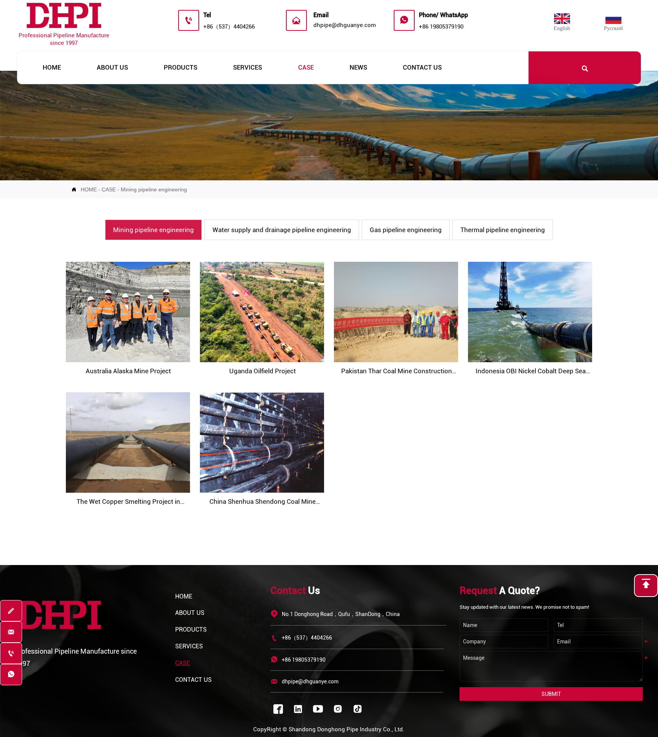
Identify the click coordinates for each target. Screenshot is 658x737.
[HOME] (64, 17)
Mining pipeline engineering (154, 189)
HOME (89, 189)
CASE (109, 189)
